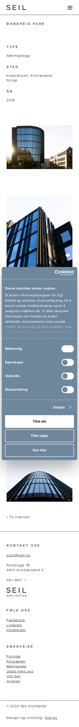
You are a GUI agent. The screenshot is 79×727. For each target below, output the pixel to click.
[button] (68, 8)
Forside (14, 656)
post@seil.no (18, 555)
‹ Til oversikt (18, 517)
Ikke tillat (39, 450)
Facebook (16, 620)
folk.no (51, 718)
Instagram (16, 630)
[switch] (67, 362)
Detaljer (59, 407)
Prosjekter (16, 661)
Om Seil (14, 676)
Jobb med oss (20, 671)
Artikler (14, 681)
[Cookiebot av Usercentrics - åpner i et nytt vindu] (56, 273)
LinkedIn (14, 625)
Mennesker (17, 666)
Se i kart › (16, 580)
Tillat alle (39, 421)
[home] (16, 7)
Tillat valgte (39, 436)
